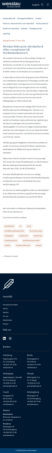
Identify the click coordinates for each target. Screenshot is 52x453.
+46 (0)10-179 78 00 (9, 365)
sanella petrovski (11, 241)
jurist (29, 226)
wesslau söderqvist (23, 245)
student (7, 245)
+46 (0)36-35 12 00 (9, 383)
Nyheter (24, 28)
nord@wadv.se (8, 404)
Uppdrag (6, 33)
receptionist (23, 236)
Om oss (5, 316)
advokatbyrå (9, 226)
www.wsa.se (17, 212)
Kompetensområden (10, 305)
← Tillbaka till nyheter (10, 256)
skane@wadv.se (32, 404)
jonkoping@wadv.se (10, 386)
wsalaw (38, 245)
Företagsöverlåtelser (25, 18)
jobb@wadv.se (30, 162)
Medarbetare (7, 320)
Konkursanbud (42, 23)
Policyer (5, 324)
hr (20, 226)
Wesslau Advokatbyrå (28, 450)
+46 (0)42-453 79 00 (34, 401)
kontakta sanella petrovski (14, 231)
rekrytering (38, 236)
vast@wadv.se (8, 367)
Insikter (38, 18)
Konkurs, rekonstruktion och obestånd (18, 23)
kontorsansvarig (36, 231)
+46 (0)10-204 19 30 (9, 401)
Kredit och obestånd (11, 28)
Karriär (5, 309)
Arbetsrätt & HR (9, 18)
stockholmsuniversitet (31, 241)
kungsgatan (9, 236)
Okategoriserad (35, 28)
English (35, 4)
